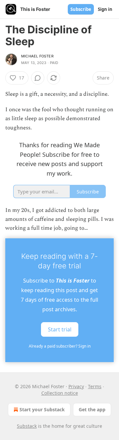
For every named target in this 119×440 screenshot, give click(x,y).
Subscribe (80, 9)
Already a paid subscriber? (60, 346)
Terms (94, 386)
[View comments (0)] (37, 78)
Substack (27, 426)
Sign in (105, 9)
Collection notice (59, 393)
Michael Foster (37, 56)
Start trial (59, 329)
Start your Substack (42, 409)
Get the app (92, 409)
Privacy (76, 386)
